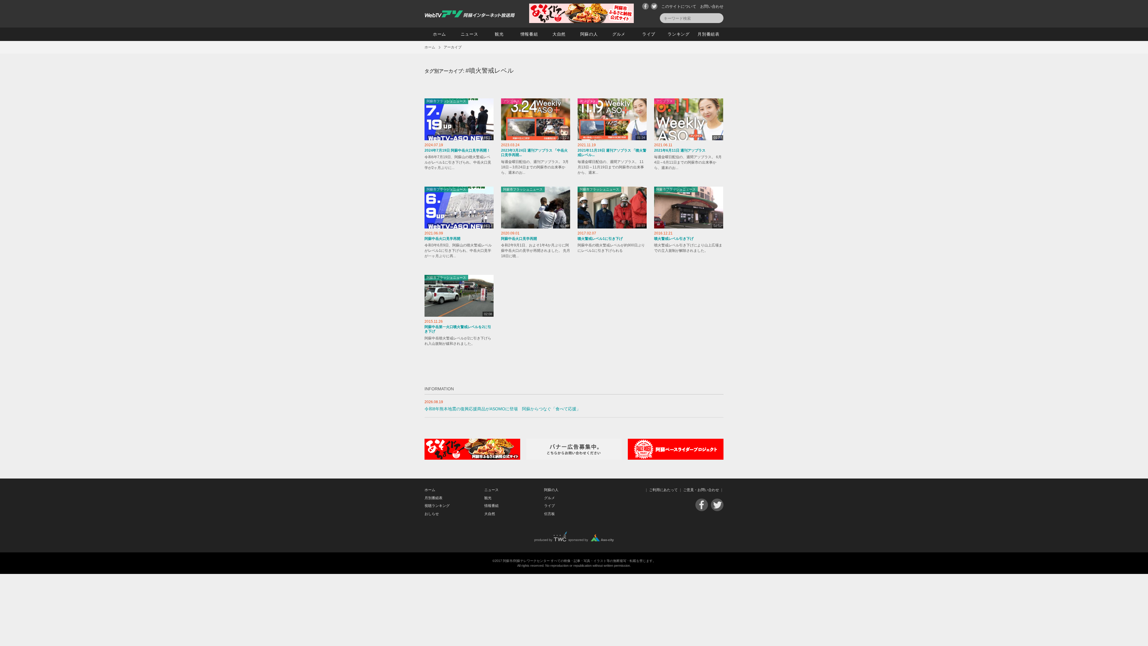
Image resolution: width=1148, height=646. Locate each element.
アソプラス (511, 101)
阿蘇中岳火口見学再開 (442, 239)
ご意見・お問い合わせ (701, 490)
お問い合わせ (711, 6)
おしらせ (432, 514)
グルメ (618, 34)
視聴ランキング (437, 506)
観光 (499, 34)
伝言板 (549, 514)
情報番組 (529, 34)
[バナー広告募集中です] (574, 458)
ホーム (439, 34)
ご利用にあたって (663, 490)
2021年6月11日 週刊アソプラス (680, 150)
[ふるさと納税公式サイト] (581, 21)
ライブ (648, 34)
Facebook (645, 6)
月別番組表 (708, 34)
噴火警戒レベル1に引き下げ (600, 239)
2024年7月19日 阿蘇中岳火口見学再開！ (457, 150)
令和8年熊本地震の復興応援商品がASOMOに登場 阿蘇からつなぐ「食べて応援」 (503, 409)
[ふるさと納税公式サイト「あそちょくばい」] (472, 458)
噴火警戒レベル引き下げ (674, 239)
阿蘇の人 (589, 34)
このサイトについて (678, 6)
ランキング (679, 34)
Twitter (654, 6)
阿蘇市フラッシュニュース (446, 101)
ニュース (469, 34)
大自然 (559, 34)
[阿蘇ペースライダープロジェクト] (675, 458)
